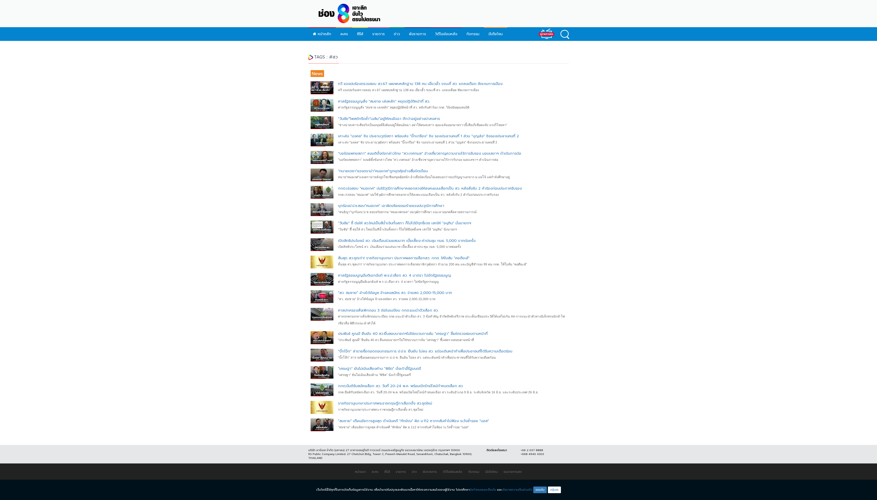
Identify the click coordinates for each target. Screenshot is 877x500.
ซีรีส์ (360, 34)
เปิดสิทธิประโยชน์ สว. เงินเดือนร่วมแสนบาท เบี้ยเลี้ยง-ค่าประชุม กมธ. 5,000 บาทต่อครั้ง (406, 240)
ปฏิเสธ (554, 489)
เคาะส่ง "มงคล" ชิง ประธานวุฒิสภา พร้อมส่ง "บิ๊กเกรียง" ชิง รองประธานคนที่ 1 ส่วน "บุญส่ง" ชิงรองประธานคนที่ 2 (428, 136)
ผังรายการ (417, 34)
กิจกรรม (472, 34)
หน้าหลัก (323, 34)
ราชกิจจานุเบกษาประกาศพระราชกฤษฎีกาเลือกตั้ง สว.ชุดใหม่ (385, 403)
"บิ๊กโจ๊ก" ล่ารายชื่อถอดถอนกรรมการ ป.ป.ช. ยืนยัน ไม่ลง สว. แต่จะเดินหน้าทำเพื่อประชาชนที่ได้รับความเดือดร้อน (425, 351)
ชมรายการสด (513, 471)
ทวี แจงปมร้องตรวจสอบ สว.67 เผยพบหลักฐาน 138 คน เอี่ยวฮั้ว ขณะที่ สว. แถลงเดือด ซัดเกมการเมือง (420, 84)
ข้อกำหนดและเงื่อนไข (483, 489)
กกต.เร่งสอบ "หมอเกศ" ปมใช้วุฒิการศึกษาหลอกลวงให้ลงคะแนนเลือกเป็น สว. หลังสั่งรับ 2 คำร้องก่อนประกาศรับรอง (430, 188)
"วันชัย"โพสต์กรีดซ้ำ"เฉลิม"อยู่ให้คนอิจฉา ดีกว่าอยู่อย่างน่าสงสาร (389, 119)
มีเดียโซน (496, 34)
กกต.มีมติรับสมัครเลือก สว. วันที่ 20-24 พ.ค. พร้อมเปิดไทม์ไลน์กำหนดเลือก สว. (400, 386)
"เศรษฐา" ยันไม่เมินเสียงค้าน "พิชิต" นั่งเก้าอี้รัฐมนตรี (379, 368)
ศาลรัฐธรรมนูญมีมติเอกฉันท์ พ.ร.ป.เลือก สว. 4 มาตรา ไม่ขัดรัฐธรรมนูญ (394, 275)
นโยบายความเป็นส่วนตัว (517, 489)
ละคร (344, 34)
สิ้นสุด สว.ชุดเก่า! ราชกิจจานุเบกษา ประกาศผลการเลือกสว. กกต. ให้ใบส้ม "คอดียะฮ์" (404, 258)
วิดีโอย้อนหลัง (446, 34)
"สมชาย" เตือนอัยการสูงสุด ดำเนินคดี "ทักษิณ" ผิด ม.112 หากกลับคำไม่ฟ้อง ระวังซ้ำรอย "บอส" (413, 421)
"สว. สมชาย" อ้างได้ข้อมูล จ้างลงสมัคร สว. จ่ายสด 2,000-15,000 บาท (395, 293)
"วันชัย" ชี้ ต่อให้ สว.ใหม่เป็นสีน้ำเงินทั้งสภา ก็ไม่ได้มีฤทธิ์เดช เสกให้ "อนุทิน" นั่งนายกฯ (404, 223)
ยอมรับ (540, 489)
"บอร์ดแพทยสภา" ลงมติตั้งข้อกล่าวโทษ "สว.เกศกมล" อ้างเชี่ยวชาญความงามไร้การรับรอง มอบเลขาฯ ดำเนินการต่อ (429, 153)
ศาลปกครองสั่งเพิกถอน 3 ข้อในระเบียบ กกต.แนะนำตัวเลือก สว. (388, 310)
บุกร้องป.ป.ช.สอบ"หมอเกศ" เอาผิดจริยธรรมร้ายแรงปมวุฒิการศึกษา (391, 206)
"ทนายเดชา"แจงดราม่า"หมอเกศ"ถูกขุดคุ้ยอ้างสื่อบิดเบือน (383, 171)
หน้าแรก (360, 471)
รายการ (378, 34)
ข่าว (397, 34)
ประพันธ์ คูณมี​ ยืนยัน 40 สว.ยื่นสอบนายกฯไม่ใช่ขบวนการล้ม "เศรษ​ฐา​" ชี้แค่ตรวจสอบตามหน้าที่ (413, 333)
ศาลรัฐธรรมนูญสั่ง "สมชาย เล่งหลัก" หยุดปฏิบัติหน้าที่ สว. (384, 101)
